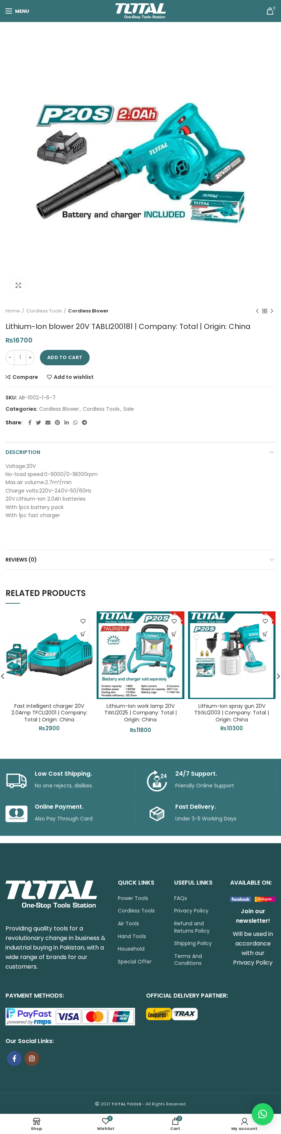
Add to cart (64, 357)
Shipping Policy (193, 943)
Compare (25, 377)
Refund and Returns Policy (192, 927)
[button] (82, 634)
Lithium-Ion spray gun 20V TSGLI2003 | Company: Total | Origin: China (231, 713)
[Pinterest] (57, 422)
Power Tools (133, 898)
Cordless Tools (44, 311)
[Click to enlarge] (18, 285)
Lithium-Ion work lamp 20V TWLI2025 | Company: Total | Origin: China (140, 713)
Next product (272, 311)
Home (12, 311)
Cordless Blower (88, 311)
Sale (128, 409)
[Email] (48, 422)
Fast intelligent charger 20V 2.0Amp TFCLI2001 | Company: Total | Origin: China (49, 713)
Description (22, 452)
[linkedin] (66, 422)
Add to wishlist (74, 377)
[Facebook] (30, 422)
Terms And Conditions (188, 960)
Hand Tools (132, 936)
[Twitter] (38, 422)
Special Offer (134, 961)
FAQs (180, 898)
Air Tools (128, 923)
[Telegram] (84, 422)
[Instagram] (32, 1058)
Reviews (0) (21, 559)
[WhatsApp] (75, 422)
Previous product (257, 311)
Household (131, 948)
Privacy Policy (191, 910)
